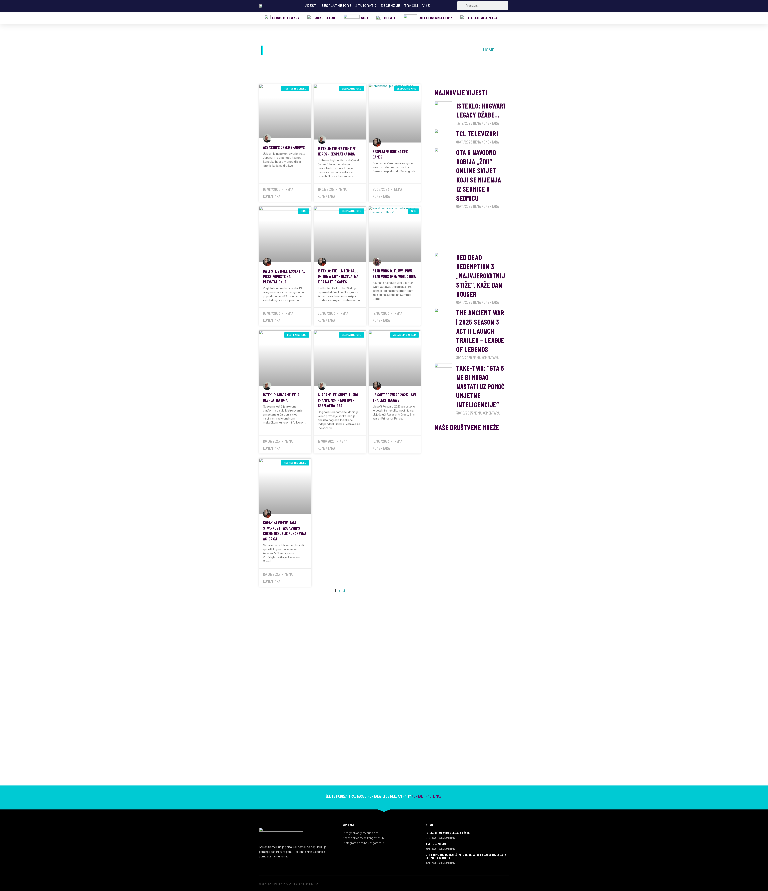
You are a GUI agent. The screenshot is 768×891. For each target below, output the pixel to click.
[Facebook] (440, 441)
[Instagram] (450, 441)
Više (426, 6)
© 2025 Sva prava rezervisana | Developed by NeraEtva (288, 884)
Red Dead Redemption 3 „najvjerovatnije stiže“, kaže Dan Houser (482, 275)
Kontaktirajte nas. (426, 795)
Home (488, 50)
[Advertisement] (470, 232)
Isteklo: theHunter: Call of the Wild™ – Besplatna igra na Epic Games (338, 276)
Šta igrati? (366, 6)
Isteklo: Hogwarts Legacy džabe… (449, 832)
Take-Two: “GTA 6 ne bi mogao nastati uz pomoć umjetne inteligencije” (480, 386)
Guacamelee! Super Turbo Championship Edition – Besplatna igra (338, 400)
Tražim (411, 6)
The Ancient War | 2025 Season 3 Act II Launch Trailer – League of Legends (480, 330)
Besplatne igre (336, 6)
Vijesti (311, 6)
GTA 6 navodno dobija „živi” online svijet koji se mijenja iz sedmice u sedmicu (466, 856)
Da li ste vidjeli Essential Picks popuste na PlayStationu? (284, 276)
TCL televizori (477, 133)
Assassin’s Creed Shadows (284, 147)
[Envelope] (440, 452)
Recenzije (390, 6)
